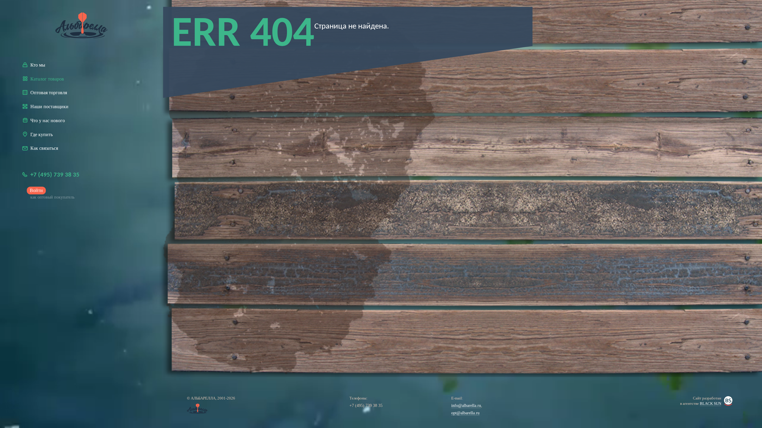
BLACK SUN (710, 404)
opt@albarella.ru (465, 413)
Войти (36, 190)
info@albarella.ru (466, 405)
